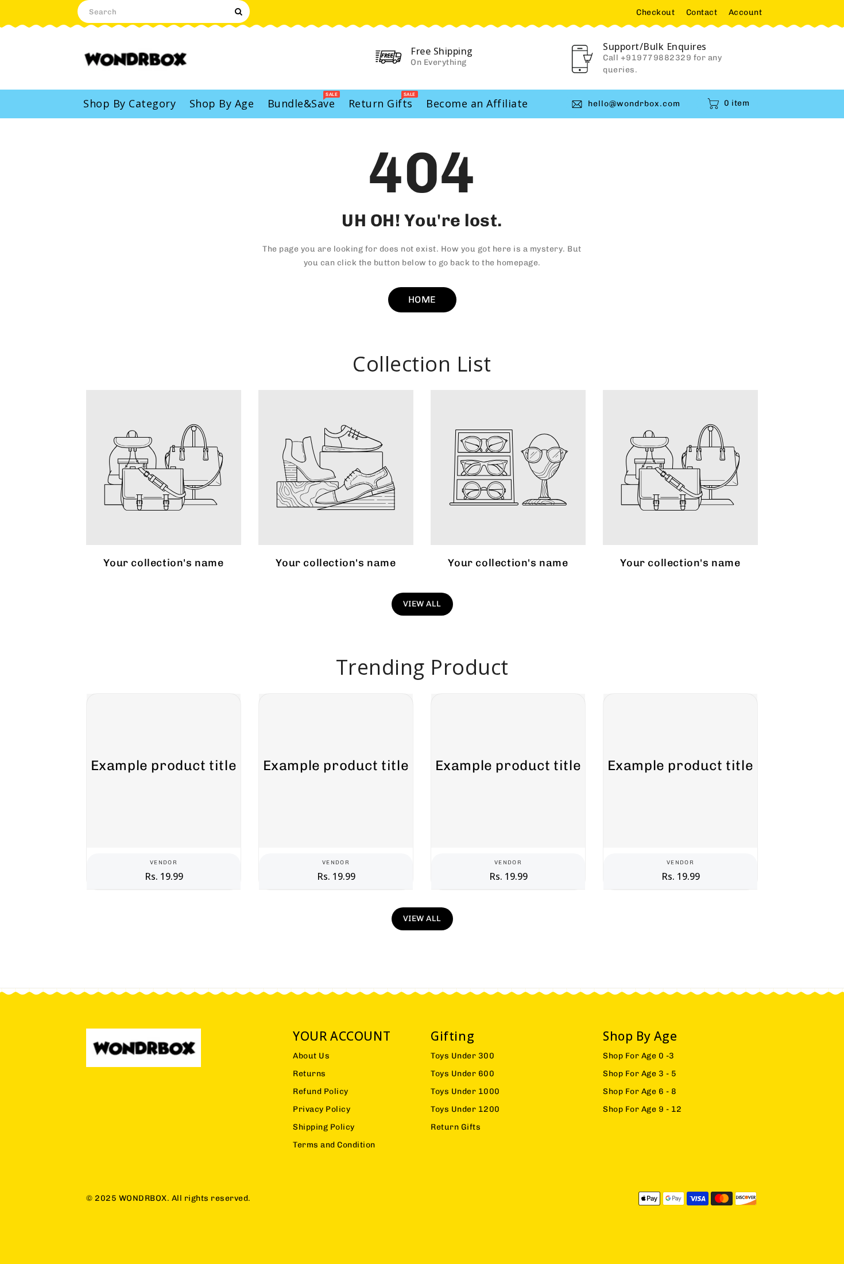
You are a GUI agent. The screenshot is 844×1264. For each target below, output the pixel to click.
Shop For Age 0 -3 (639, 1056)
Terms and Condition (334, 1145)
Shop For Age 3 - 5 (639, 1074)
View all (422, 604)
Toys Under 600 (462, 1074)
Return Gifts (456, 1127)
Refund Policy (321, 1091)
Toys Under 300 (462, 1056)
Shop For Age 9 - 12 (642, 1109)
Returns (309, 1074)
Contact (702, 12)
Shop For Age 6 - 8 (639, 1091)
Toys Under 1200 (465, 1109)
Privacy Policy (321, 1109)
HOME (422, 299)
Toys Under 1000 (465, 1091)
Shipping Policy (324, 1127)
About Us (311, 1056)
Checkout (655, 12)
